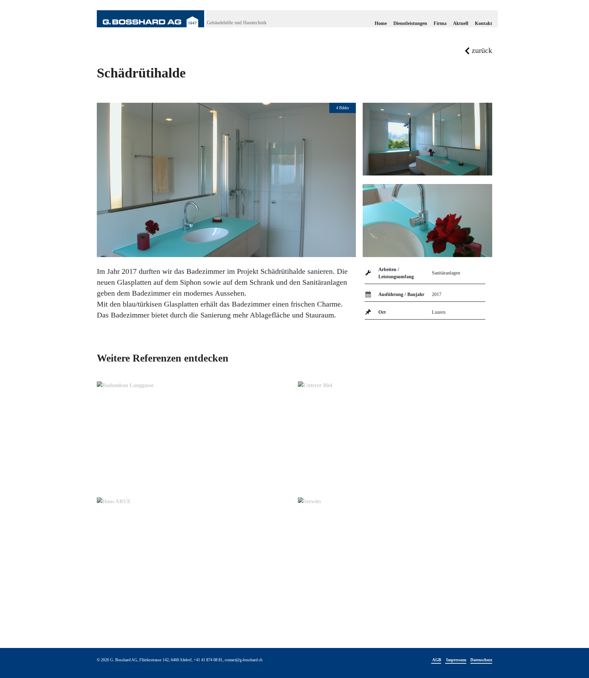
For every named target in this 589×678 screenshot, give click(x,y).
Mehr (123, 475)
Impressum (455, 660)
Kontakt (483, 23)
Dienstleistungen (410, 23)
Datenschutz (481, 660)
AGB (436, 660)
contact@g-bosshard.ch (243, 660)
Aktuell (460, 23)
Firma (440, 23)
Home (381, 23)
